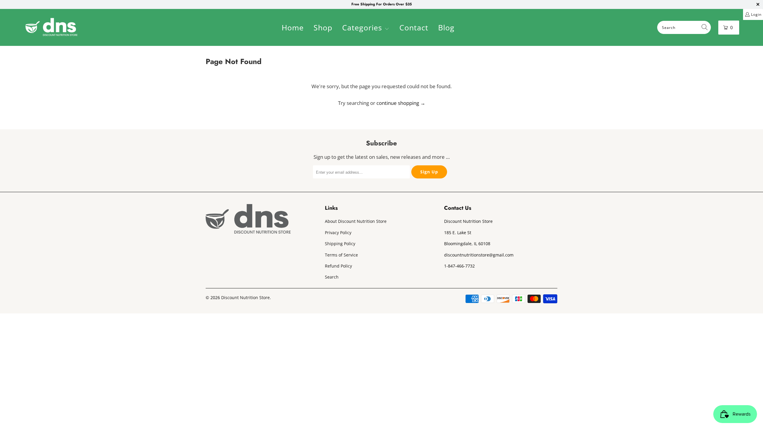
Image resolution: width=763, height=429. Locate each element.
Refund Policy (338, 266)
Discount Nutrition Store (245, 297)
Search (332, 277)
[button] (365, 28)
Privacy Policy (338, 232)
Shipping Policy (340, 243)
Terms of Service (341, 255)
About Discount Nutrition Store (356, 221)
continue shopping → (400, 103)
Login (756, 14)
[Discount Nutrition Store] (51, 27)
